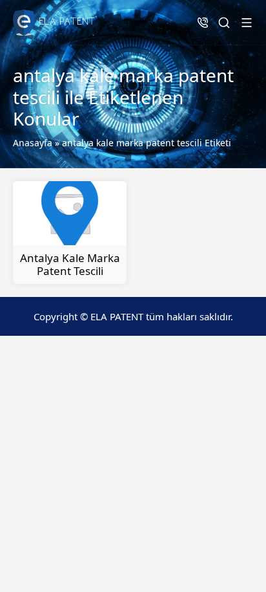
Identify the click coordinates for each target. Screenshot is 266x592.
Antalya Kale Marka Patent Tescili (70, 264)
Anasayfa (32, 143)
